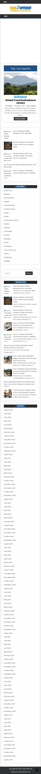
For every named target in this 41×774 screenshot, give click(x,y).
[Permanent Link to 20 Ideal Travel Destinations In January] (20, 83)
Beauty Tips (8, 190)
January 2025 (9, 480)
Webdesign (8, 257)
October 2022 (9, 581)
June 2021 (7, 640)
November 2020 (10, 667)
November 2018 (9, 748)
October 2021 (8, 626)
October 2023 (9, 536)
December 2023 (9, 529)
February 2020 (9, 696)
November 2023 (9, 533)
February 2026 (9, 432)
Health (6, 216)
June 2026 (7, 417)
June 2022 (7, 596)
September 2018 (10, 756)
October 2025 (9, 447)
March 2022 (8, 607)
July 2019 (7, 719)
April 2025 (7, 469)
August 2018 (8, 760)
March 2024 (8, 518)
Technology (8, 246)
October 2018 (8, 752)
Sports (6, 242)
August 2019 (8, 715)
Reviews (7, 235)
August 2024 (8, 499)
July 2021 (7, 637)
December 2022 (9, 573)
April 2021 (7, 648)
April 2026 (7, 425)
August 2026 (8, 410)
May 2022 (7, 599)
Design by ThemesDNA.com (20, 772)
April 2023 (7, 559)
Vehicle (6, 253)
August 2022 (8, 588)
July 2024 (7, 503)
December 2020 (9, 663)
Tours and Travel (20, 97)
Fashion (6, 201)
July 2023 (7, 547)
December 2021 (9, 618)
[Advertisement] (20, 40)
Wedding (7, 261)
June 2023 (7, 551)
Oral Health (8, 231)
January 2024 (8, 525)
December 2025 (9, 439)
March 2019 (8, 733)
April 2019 (7, 730)
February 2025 (9, 477)
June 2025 (7, 462)
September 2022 (10, 585)
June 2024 (7, 507)
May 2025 (7, 466)
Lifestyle (7, 227)
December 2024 (9, 484)
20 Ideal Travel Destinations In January (20, 101)
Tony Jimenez (8, 106)
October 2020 (9, 670)
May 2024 (7, 510)
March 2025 (8, 473)
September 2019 (10, 711)
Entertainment (9, 198)
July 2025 (7, 458)
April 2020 (7, 689)
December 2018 (9, 745)
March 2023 (8, 562)
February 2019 (9, 737)
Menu (5, 2)
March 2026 (8, 428)
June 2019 (7, 722)
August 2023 (8, 544)
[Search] (39, 16)
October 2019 (8, 707)
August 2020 (8, 678)
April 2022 (7, 603)
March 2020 (8, 693)
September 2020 (10, 674)
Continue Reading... (21, 118)
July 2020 (7, 681)
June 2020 (7, 685)
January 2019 (8, 741)
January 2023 (9, 570)
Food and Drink (9, 205)
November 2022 (9, 577)
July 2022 (7, 592)
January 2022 (9, 614)
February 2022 (9, 611)
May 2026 (7, 421)
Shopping (7, 239)
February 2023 (9, 566)
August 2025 (8, 454)
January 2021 (8, 659)
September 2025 (10, 451)
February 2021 (9, 655)
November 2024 (9, 488)
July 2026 (7, 413)
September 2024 (10, 495)
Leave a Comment (31, 106)
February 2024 (9, 521)
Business (7, 194)
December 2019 (9, 704)
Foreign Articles (9, 209)
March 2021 (8, 652)
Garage (6, 213)
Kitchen (6, 224)
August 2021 (8, 633)
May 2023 (7, 555)
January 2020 (9, 700)
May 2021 (7, 644)
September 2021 (10, 629)
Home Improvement (11, 220)
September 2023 (10, 540)
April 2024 (7, 514)
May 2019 (7, 726)
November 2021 (9, 622)
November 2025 (9, 443)
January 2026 (9, 436)
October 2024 (8, 492)
